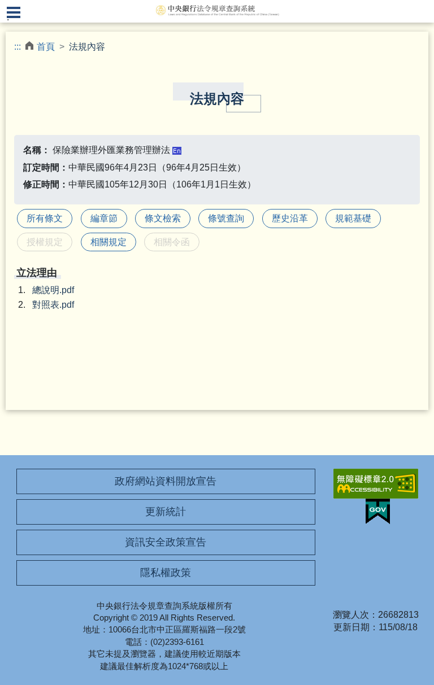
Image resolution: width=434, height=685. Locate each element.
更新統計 (165, 511)
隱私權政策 (165, 572)
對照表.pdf (53, 304)
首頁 (46, 46)
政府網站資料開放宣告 (165, 481)
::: (17, 46)
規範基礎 (353, 218)
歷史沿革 (290, 218)
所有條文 (45, 218)
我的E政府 (378, 512)
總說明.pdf (53, 290)
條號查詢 (226, 218)
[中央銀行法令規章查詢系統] (217, 10)
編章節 (104, 218)
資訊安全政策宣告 (165, 542)
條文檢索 (163, 218)
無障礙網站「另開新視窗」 (375, 484)
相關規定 (108, 242)
